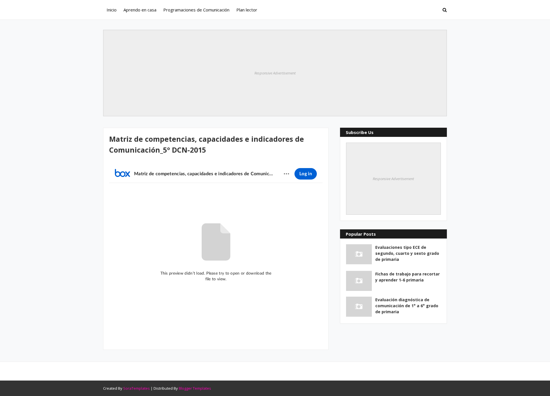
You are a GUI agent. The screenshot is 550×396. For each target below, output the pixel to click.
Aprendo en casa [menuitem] (139, 10)
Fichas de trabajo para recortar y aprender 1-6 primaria (407, 277)
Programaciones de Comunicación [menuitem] (196, 10)
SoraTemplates (136, 388)
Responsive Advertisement (275, 73)
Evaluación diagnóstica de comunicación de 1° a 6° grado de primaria (406, 305)
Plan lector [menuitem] (246, 10)
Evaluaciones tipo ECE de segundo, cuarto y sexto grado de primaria (407, 253)
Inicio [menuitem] (112, 10)
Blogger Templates (195, 388)
